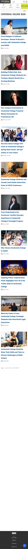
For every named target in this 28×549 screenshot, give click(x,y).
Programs (14, 540)
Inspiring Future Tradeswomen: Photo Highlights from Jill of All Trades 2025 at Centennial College (13, 282)
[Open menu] (24, 10)
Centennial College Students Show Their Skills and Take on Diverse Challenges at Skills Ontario (12, 353)
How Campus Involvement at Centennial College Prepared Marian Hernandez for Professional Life (12, 112)
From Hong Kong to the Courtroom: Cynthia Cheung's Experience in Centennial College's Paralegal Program (12, 216)
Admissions (14, 543)
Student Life (14, 546)
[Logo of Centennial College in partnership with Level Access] (14, 533)
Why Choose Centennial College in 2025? (13, 249)
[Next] (19, 368)
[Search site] (24, 1)
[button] (10, 6)
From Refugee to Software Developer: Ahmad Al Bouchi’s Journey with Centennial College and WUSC (13, 40)
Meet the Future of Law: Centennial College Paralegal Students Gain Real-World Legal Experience (13, 317)
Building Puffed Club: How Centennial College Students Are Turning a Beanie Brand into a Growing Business (13, 76)
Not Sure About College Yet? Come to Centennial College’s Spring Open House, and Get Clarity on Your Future (12, 148)
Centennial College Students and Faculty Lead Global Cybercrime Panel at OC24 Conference (13, 182)
